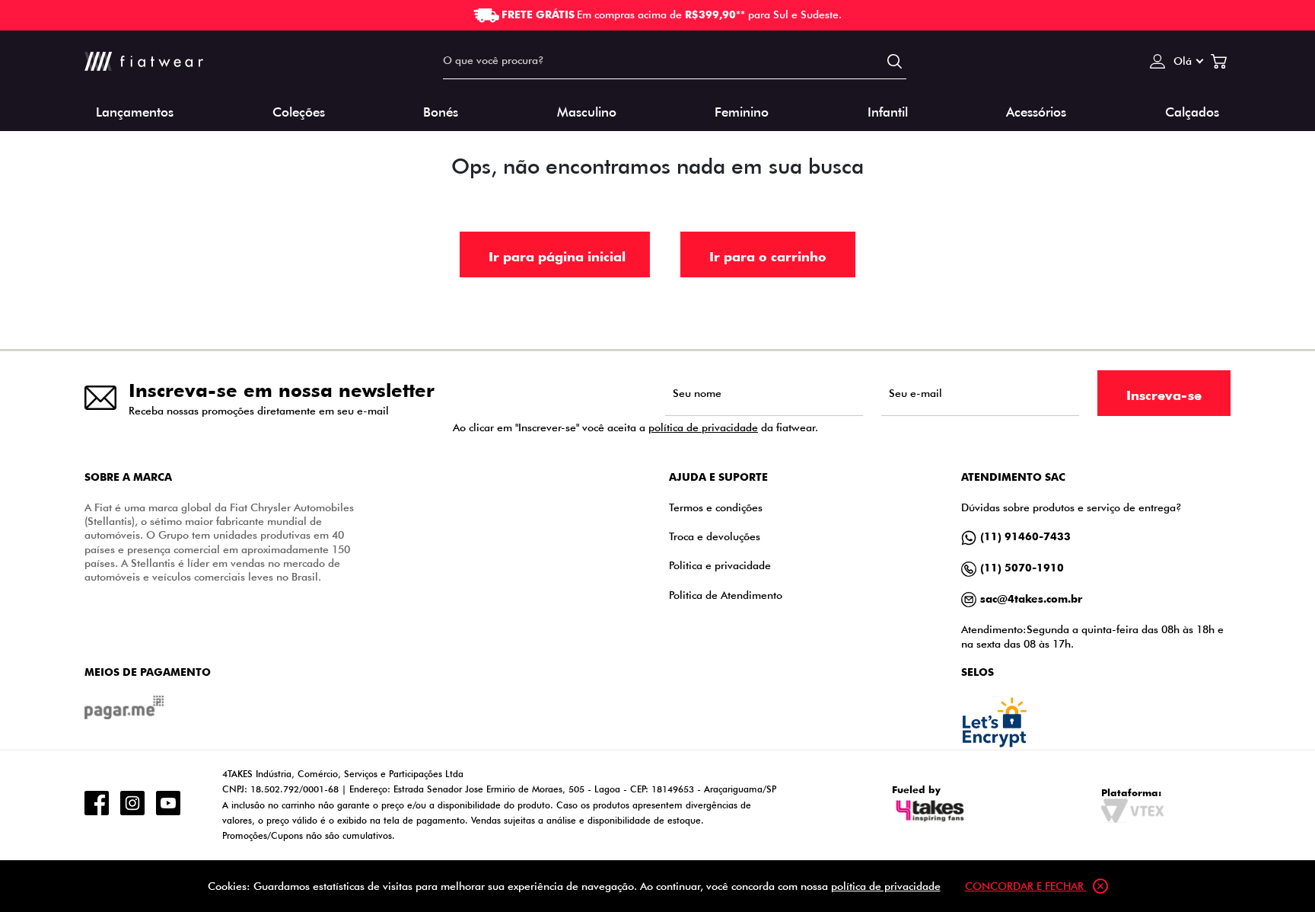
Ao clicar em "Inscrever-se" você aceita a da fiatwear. (635, 427)
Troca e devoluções (714, 536)
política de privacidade (703, 427)
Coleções (298, 111)
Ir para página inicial (557, 256)
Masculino (586, 111)
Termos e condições (716, 507)
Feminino (742, 111)
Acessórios (1036, 111)
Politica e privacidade (720, 565)
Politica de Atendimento (725, 594)
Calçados (1192, 111)
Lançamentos (135, 111)
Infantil (888, 111)
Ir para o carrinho (767, 256)
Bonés (440, 111)
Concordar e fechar (1026, 885)
